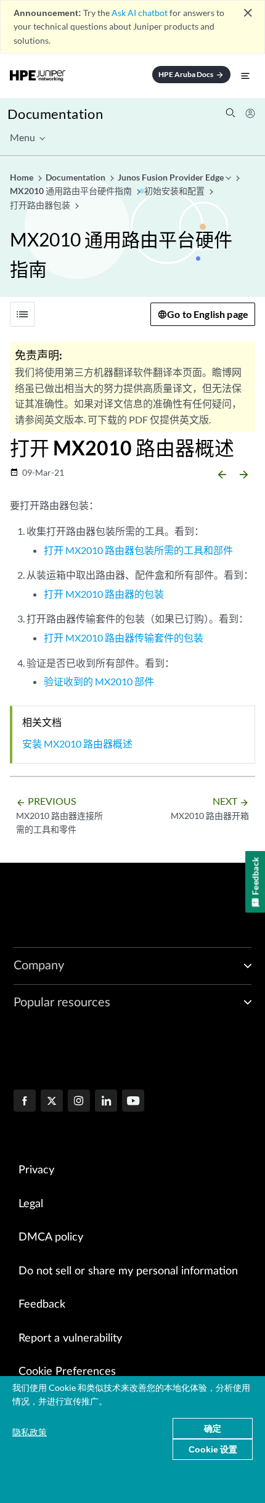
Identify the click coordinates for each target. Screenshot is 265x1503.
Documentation (55, 113)
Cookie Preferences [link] (67, 1371)
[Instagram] (79, 1102)
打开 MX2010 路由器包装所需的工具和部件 (138, 550)
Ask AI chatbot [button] (140, 12)
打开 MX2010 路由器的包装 (104, 594)
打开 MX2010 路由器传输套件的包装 (123, 637)
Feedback (41, 1304)
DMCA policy (50, 1237)
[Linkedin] (106, 1102)
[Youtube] (133, 1102)
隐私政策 (29, 1431)
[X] (52, 1102)
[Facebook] (25, 1102)
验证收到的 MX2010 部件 (99, 681)
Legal (30, 1204)
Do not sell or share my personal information (128, 1271)
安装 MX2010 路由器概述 (77, 743)
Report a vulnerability (70, 1338)
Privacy (36, 1170)
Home (22, 177)
